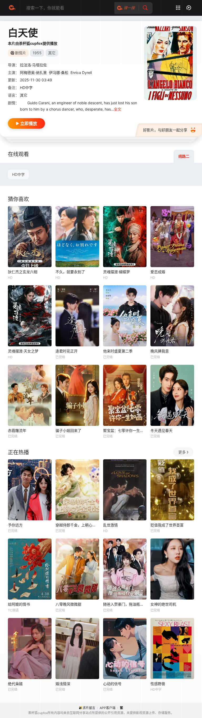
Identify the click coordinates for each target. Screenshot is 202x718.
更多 (182, 452)
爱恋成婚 (157, 272)
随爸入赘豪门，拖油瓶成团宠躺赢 (125, 604)
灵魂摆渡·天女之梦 (23, 351)
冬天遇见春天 (161, 430)
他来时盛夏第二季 (118, 351)
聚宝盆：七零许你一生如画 (125, 430)
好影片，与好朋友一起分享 (165, 130)
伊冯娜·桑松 (58, 72)
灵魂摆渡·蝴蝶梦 (116, 272)
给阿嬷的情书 (19, 604)
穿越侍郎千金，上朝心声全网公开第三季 (77, 525)
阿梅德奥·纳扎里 (33, 72)
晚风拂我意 (159, 351)
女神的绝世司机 (163, 604)
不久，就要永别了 (70, 272)
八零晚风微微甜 (68, 604)
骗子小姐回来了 (68, 430)
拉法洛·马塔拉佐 (33, 65)
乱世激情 (110, 525)
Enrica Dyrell (81, 72)
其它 (23, 95)
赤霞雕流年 (17, 430)
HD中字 (18, 174)
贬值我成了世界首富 (167, 525)
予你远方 (15, 525)
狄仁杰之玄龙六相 (22, 272)
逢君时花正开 (66, 351)
